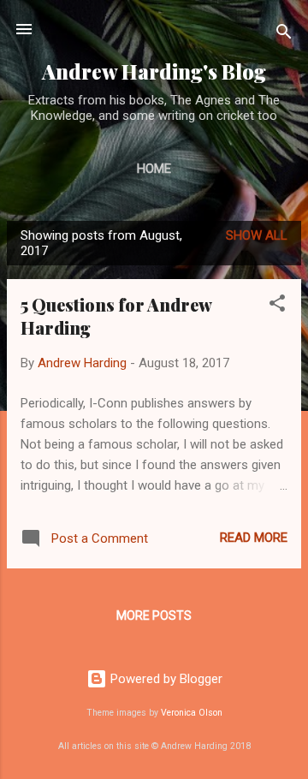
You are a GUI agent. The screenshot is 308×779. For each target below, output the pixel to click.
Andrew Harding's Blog (154, 71)
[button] (277, 306)
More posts (154, 615)
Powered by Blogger (164, 679)
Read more (253, 537)
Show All (256, 235)
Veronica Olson (191, 712)
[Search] (284, 35)
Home (154, 168)
